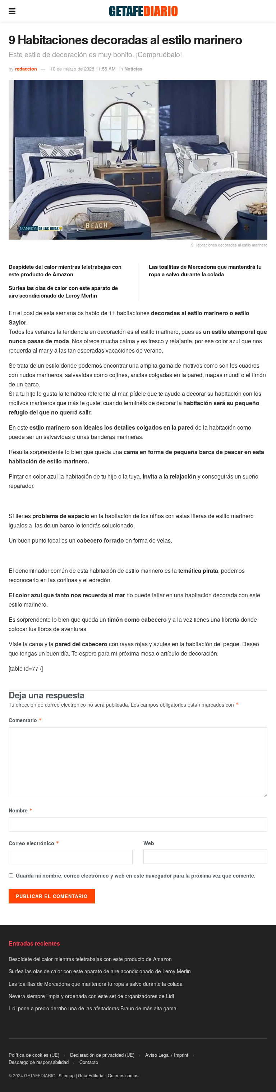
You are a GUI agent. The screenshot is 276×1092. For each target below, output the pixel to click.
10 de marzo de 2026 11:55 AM (83, 68)
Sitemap (67, 1075)
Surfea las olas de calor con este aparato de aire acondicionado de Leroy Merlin (63, 291)
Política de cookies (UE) (34, 1054)
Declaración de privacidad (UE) (102, 1054)
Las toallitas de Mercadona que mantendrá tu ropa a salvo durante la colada (205, 270)
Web (148, 843)
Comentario (25, 720)
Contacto (88, 1062)
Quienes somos (123, 1075)
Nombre (21, 810)
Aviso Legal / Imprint (166, 1054)
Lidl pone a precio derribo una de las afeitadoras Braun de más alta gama (92, 1008)
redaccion (26, 68)
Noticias (133, 68)
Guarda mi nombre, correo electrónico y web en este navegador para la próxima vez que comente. (136, 875)
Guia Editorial (91, 1075)
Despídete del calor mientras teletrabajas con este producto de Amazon (65, 270)
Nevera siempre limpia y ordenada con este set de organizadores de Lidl (91, 996)
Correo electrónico (34, 843)
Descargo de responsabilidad (39, 1062)
